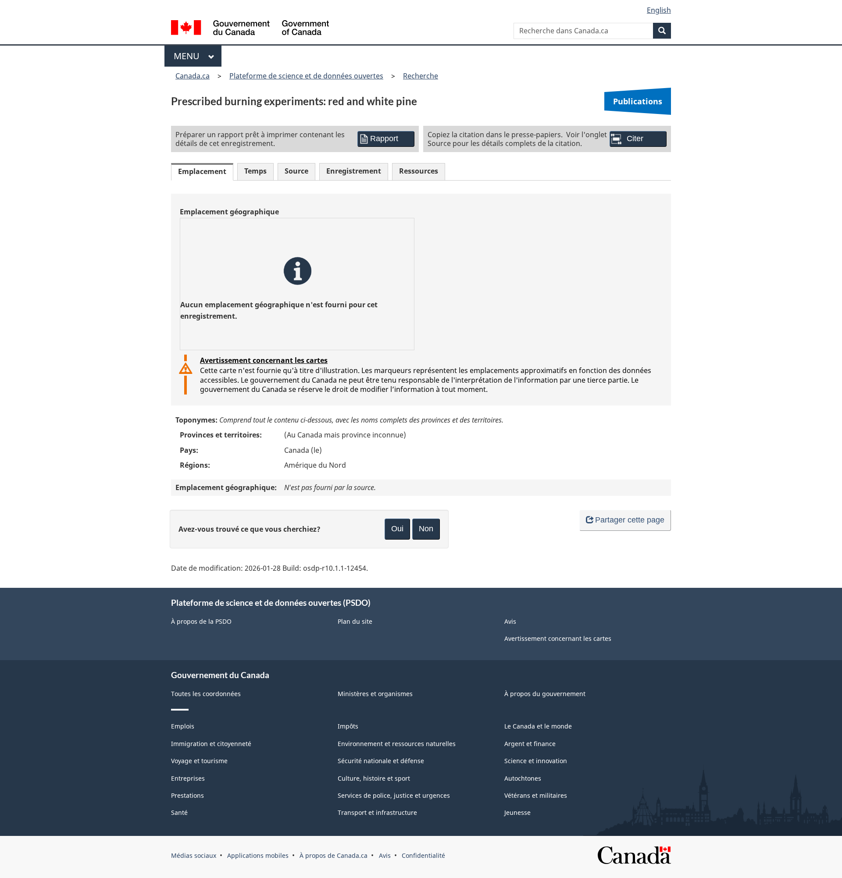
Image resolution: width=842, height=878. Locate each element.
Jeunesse (517, 812)
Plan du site (355, 621)
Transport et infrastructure (377, 812)
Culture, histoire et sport (374, 778)
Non (426, 528)
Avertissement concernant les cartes (264, 360)
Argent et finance (530, 743)
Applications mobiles (258, 855)
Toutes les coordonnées (206, 694)
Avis (510, 621)
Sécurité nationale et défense (381, 761)
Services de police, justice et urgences (394, 795)
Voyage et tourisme (199, 761)
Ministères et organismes (375, 694)
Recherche (420, 76)
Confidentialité (423, 855)
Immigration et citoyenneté (211, 743)
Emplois (182, 726)
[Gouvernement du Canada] (250, 28)
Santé (179, 812)
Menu (189, 56)
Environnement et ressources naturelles (397, 743)
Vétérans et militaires (535, 795)
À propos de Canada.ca (333, 855)
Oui (397, 528)
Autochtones (522, 778)
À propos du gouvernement (544, 694)
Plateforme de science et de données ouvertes (306, 76)
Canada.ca (192, 76)
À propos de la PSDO (201, 621)
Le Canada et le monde (538, 726)
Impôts (348, 726)
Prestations (187, 795)
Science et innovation (535, 761)
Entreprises (188, 778)
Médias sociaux (193, 855)
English (659, 10)
